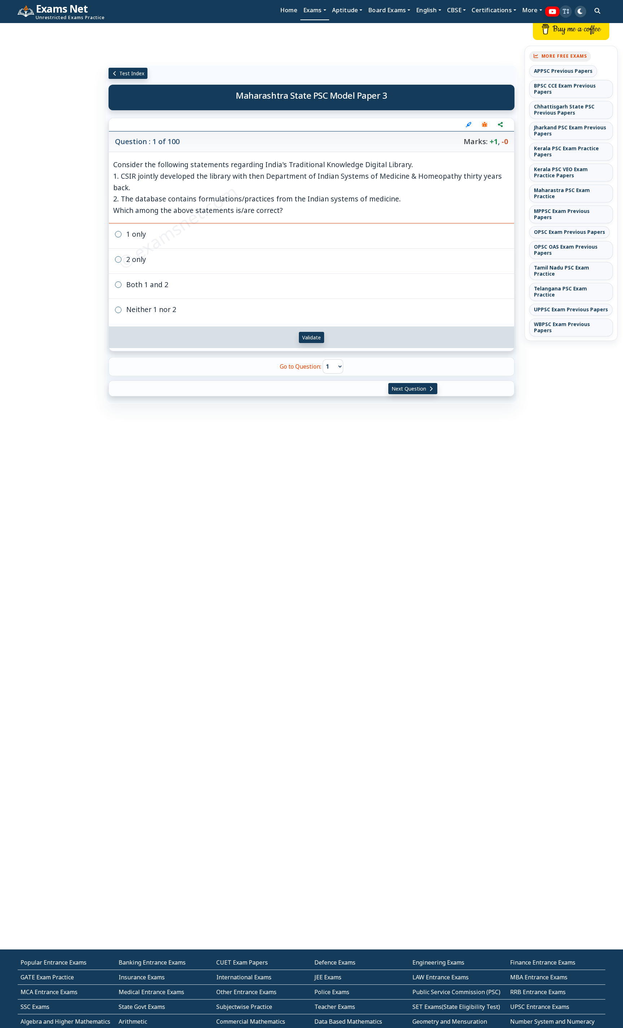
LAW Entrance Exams (440, 977)
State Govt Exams (142, 1007)
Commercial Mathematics (250, 1021)
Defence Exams (334, 962)
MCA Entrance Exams (49, 992)
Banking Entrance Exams (152, 962)
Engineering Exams (438, 962)
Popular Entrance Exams (54, 962)
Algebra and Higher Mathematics (65, 1021)
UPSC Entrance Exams (539, 1007)
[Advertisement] (52, 132)
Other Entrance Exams (246, 992)
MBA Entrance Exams (538, 977)
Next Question (410, 388)
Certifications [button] (492, 10)
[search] (597, 11)
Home (288, 10)
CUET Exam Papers (242, 962)
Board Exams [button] (387, 10)
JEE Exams (327, 977)
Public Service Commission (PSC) (456, 992)
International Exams (243, 977)
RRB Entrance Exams (538, 992)
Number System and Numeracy (552, 1021)
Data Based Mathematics (348, 1021)
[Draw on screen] (469, 124)
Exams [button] (312, 10)
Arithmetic (133, 1021)
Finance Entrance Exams (542, 962)
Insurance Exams (142, 977)
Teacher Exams (334, 1007)
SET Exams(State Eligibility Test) (456, 1007)
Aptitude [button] (345, 10)
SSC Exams (35, 1007)
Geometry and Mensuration (449, 1021)
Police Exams (331, 992)
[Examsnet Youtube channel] (552, 11)
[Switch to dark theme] (580, 11)
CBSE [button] (454, 10)
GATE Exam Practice (47, 977)
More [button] (530, 10)
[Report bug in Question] (484, 124)
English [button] (426, 10)
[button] (566, 11)
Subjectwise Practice (244, 1007)
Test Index (131, 73)
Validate (311, 337)
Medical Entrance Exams (151, 992)
